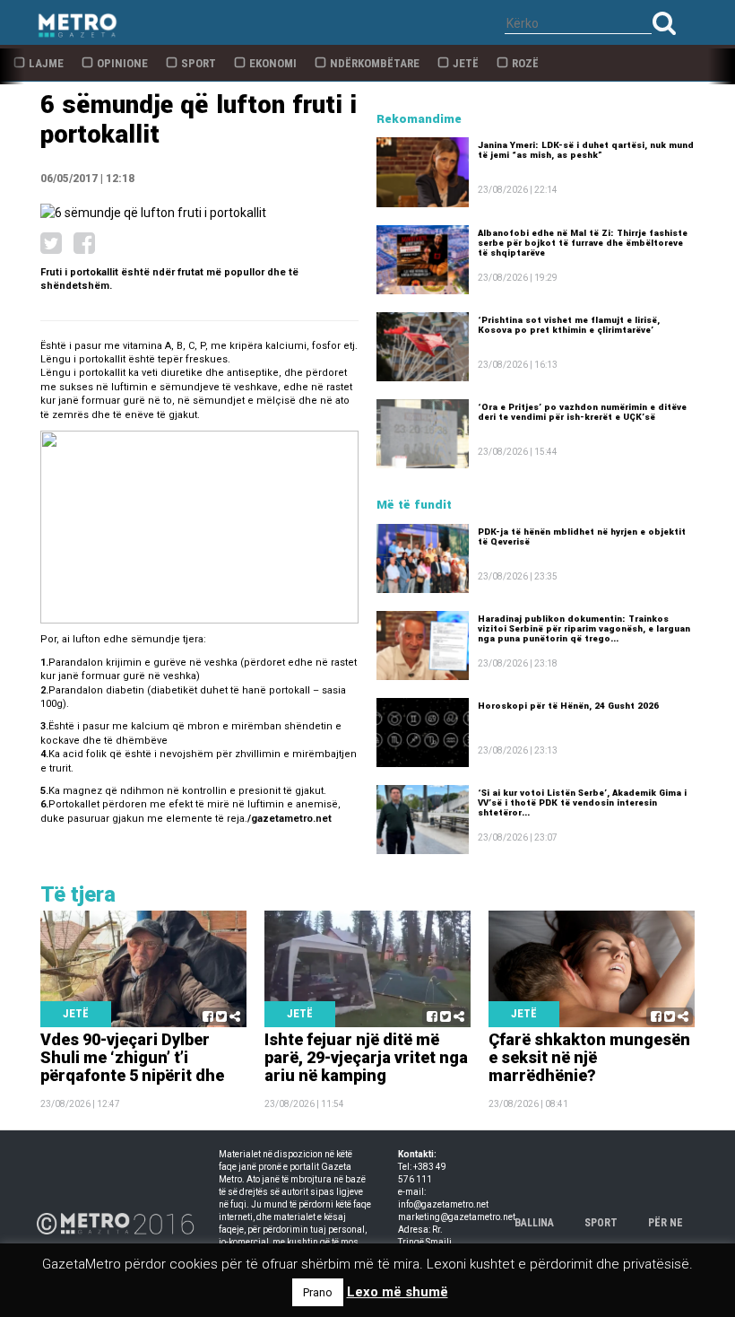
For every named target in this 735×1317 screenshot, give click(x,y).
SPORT (601, 1223)
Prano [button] (318, 1292)
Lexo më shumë (397, 1292)
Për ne (665, 1223)
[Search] (664, 23)
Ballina (534, 1223)
